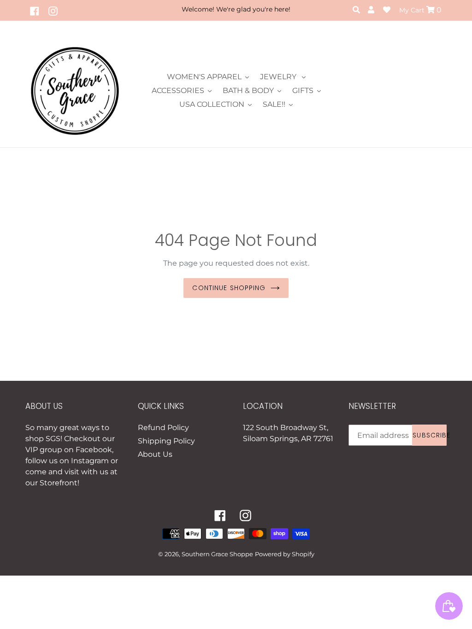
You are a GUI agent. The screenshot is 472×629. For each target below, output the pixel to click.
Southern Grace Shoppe (217, 554)
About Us (155, 454)
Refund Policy (163, 427)
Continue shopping (229, 287)
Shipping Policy (166, 441)
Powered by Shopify (284, 554)
